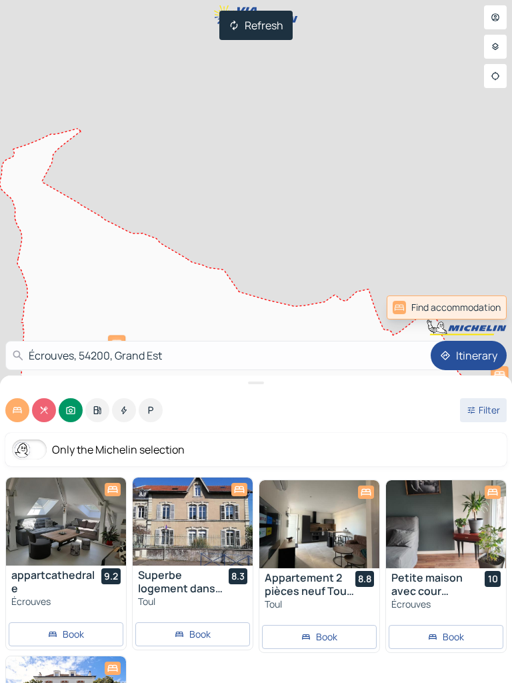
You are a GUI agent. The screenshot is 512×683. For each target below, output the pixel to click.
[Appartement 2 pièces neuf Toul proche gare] (319, 524)
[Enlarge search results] (256, 383)
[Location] (495, 76)
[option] (17, 410)
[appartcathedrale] (66, 522)
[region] (66, 522)
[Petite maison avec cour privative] (446, 524)
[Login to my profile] (495, 17)
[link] (447, 307)
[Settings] (495, 47)
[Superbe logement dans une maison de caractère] (193, 522)
